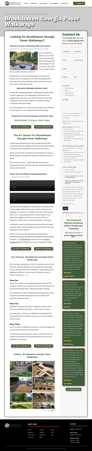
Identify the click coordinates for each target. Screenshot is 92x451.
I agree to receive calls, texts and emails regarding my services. (74, 182)
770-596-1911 (80, 3)
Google (41, 430)
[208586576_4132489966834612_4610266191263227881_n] (21, 408)
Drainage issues (70, 95)
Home (26, 3)
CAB (52, 435)
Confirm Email (79, 60)
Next (52, 410)
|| (63, 448)
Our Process (43, 3)
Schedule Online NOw (43, 127)
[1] (43, 392)
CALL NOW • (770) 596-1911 (21, 127)
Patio (66, 90)
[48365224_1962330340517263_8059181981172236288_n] (21, 392)
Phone (65, 69)
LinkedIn (42, 432)
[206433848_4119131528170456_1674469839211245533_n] (43, 376)
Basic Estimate (69, 169)
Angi (52, 430)
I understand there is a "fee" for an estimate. (74, 176)
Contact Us (64, 3)
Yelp (52, 432)
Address (65, 77)
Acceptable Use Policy (68, 203)
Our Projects (54, 3)
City (75, 77)
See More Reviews (73, 389)
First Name (66, 51)
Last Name (77, 51)
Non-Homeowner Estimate (73, 172)
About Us (34, 3)
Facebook (42, 435)
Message (65, 99)
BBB (41, 437)
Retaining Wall (69, 88)
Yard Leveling (69, 93)
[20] (43, 408)
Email (64, 60)
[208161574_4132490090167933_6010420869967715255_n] (21, 376)
